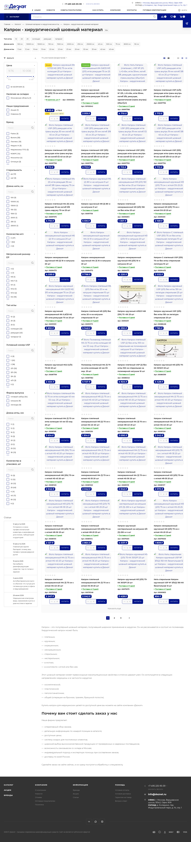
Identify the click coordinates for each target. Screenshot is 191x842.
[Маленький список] (164, 58)
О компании (40, 790)
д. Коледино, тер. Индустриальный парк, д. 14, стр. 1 (165, 5)
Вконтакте (89, 821)
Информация (80, 785)
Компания (41, 785)
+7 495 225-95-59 (73, 4)
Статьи (7, 517)
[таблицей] (186, 58)
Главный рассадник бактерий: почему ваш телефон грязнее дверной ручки (23, 551)
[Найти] (154, 16)
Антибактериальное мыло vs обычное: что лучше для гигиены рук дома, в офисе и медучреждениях (24, 585)
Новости (38, 794)
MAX (95, 821)
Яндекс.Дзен (102, 821)
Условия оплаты (122, 790)
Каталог (8, 785)
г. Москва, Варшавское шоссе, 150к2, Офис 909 (162, 3)
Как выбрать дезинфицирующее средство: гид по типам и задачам (23, 568)
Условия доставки (123, 794)
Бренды (8, 795)
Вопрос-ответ (121, 801)
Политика (39, 805)
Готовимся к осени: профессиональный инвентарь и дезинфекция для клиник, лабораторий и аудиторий (23, 532)
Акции (7, 790)
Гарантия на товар (123, 797)
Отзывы (38, 797)
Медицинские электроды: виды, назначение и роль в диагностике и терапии (24, 600)
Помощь (120, 785)
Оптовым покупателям (45, 801)
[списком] (182, 58)
